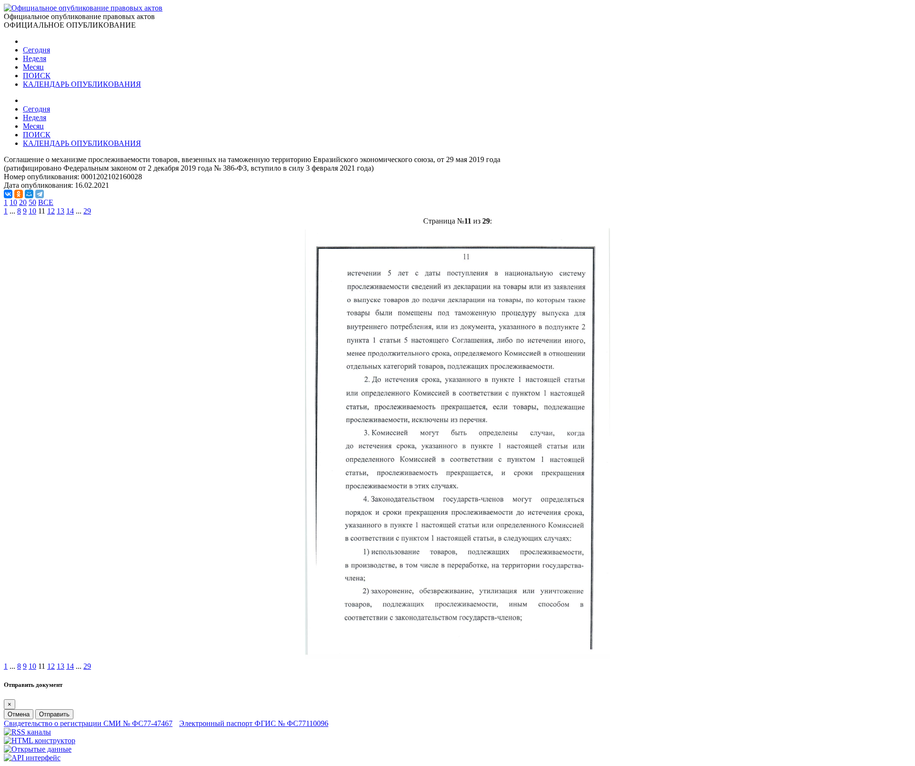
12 (51, 211)
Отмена (19, 714)
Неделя (34, 58)
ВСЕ (45, 202)
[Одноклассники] (18, 194)
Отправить (54, 714)
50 (32, 202)
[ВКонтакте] (8, 194)
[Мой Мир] (29, 194)
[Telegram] (39, 194)
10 (13, 202)
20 (23, 202)
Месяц (33, 67)
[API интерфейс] (32, 758)
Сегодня (36, 50)
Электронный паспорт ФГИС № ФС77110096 (253, 723)
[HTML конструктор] (39, 740)
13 (60, 211)
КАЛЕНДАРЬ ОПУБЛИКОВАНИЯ (82, 84)
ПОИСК (37, 75)
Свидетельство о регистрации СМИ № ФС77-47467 (88, 723)
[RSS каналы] (27, 732)
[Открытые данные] (37, 749)
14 (70, 211)
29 (87, 211)
